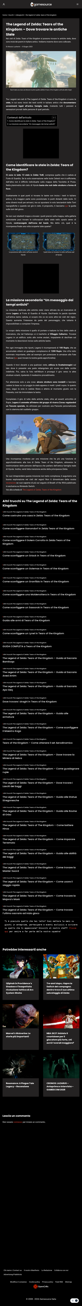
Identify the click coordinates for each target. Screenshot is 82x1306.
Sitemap (68, 1282)
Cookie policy (34, 1282)
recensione (11, 483)
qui (66, 206)
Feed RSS (59, 1282)
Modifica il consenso (18, 1282)
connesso (17, 1122)
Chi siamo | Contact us (13, 1270)
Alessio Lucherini (14, 47)
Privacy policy (47, 1282)
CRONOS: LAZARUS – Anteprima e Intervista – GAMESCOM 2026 (60, 1086)
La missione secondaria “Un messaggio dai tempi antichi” (32, 124)
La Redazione (46, 1270)
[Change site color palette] (74, 1300)
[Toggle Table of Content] (52, 117)
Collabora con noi (61, 1270)
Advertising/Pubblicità (13, 1274)
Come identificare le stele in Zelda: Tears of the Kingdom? (32, 121)
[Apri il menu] (77, 4)
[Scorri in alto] (77, 1298)
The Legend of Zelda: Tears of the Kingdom (41, 490)
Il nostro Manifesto (31, 1270)
